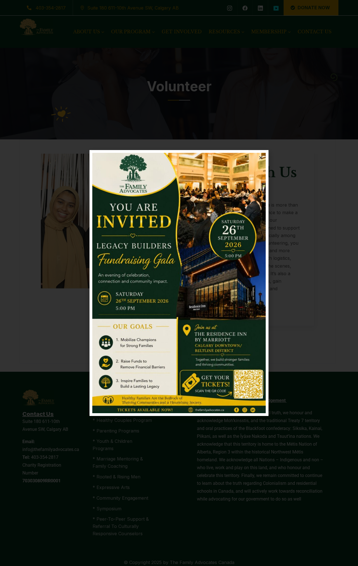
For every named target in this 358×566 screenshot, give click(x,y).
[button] (261, 158)
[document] (179, 283)
